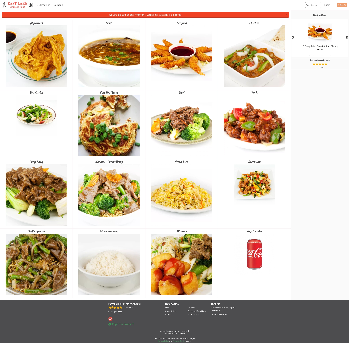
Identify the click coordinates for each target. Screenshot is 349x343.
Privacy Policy (193, 314)
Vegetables (36, 92)
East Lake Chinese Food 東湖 (124, 304)
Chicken (254, 23)
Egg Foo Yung (109, 92)
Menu (167, 307)
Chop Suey (36, 162)
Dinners (182, 231)
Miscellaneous (109, 231)
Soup (109, 23)
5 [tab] (326, 55)
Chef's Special (36, 231)
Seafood (182, 23)
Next (347, 37)
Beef (182, 92)
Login (327, 4)
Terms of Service (179, 341)
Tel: (219, 314)
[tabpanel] (320, 37)
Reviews (191, 307)
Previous (292, 37)
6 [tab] (330, 55)
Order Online (43, 4)
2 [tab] (313, 55)
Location (58, 4)
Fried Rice (181, 162)
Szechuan (254, 162)
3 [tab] (318, 55)
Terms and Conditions (197, 311)
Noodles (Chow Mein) (109, 162)
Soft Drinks (254, 231)
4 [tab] (322, 55)
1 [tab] (309, 55)
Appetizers (36, 23)
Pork (254, 92)
